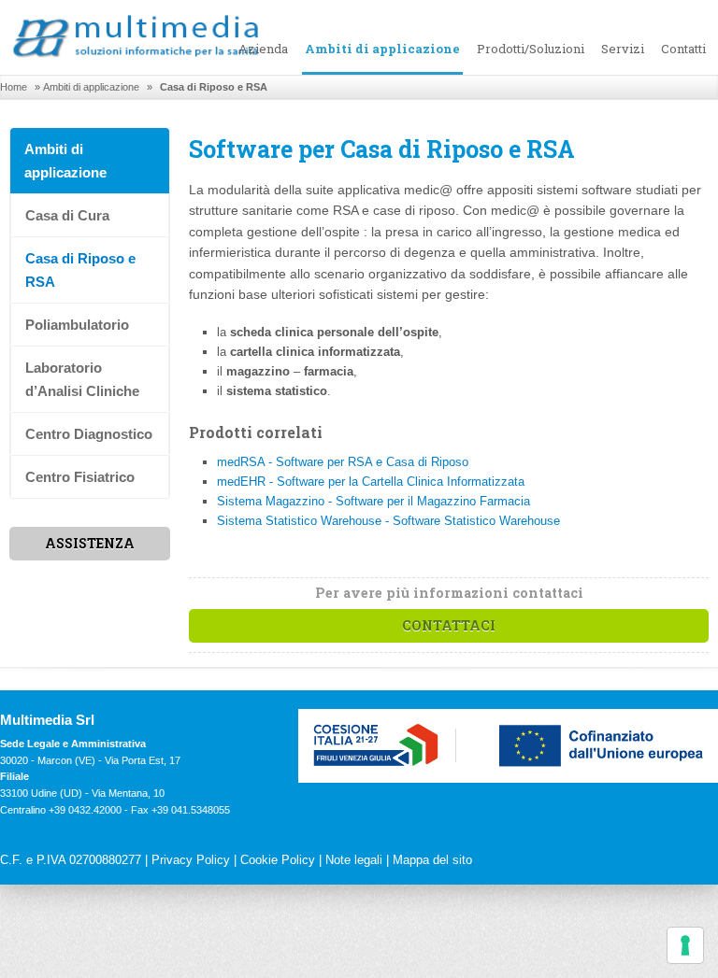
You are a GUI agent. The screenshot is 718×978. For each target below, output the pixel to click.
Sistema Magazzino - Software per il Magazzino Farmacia (373, 501)
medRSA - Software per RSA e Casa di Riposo (342, 462)
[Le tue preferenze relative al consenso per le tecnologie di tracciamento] (685, 945)
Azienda (263, 48)
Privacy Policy (190, 860)
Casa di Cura (67, 215)
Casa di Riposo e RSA (80, 270)
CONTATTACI (448, 625)
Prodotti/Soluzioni (530, 48)
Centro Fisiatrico (80, 477)
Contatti (683, 48)
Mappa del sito (432, 860)
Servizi (622, 48)
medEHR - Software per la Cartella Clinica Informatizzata (370, 482)
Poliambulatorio (77, 325)
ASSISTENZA (90, 543)
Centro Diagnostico (88, 434)
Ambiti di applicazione (382, 48)
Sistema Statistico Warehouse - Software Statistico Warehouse (388, 521)
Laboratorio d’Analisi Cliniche (82, 379)
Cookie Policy (277, 860)
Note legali (353, 860)
